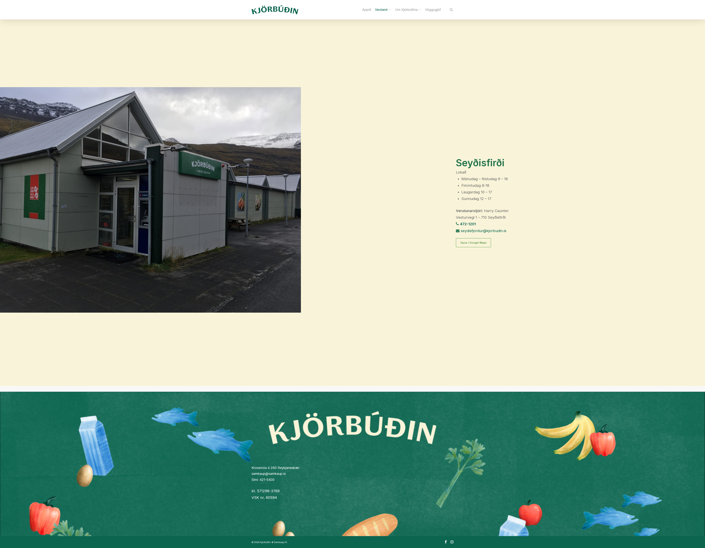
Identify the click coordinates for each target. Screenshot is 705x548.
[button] (473, 242)
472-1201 (468, 224)
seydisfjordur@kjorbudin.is (483, 231)
